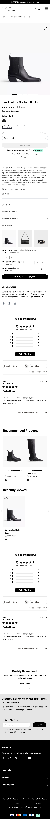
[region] (24, 334)
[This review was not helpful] (45, 412)
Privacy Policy (14, 803)
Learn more (38, 297)
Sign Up (39, 725)
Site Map (38, 803)
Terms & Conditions (10, 799)
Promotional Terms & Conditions (35, 799)
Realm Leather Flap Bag (14, 262)
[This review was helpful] (40, 412)
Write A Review (25, 354)
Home (4, 17)
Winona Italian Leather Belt (15, 268)
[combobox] (38, 372)
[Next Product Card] (48, 451)
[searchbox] (13, 366)
